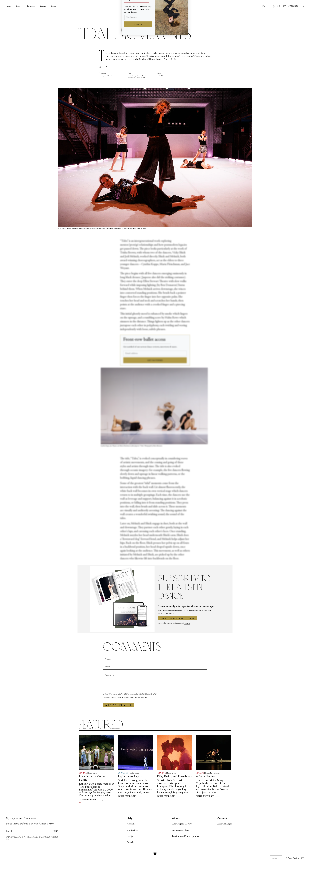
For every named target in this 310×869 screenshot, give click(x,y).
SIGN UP (138, 42)
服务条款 (149, 694)
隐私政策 (139, 694)
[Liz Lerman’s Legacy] (135, 752)
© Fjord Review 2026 (294, 858)
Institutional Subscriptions (185, 836)
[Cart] (284, 6)
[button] (264, 6)
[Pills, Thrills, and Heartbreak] (174, 752)
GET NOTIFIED (155, 360)
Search (130, 842)
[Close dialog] (185, 5)
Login (187, 623)
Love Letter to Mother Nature (92, 778)
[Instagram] (155, 854)
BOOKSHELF (123, 773)
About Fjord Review (182, 824)
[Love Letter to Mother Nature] (96, 752)
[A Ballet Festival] (213, 752)
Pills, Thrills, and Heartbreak (174, 776)
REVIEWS (83, 773)
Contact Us (132, 830)
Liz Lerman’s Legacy (130, 776)
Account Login (224, 824)
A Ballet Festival (206, 776)
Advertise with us (180, 830)
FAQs (130, 836)
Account (131, 824)
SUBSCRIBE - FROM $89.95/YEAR (177, 618)
